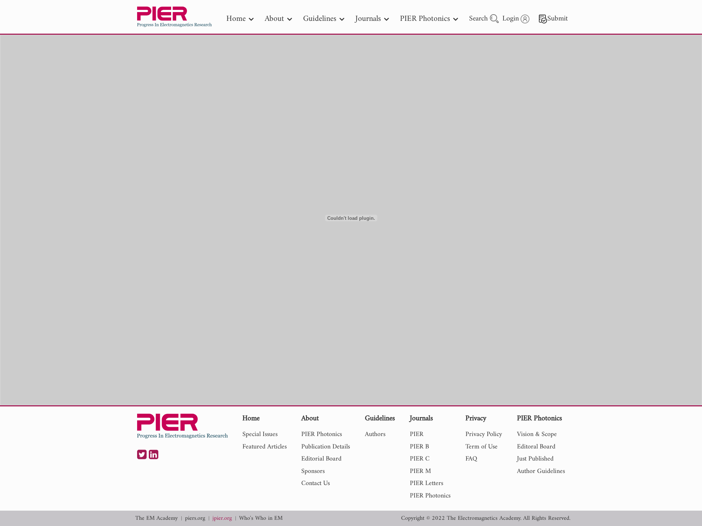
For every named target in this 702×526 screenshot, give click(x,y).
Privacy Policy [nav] (483, 434)
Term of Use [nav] (481, 446)
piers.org (195, 518)
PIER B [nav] (419, 446)
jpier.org (222, 518)
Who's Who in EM (261, 518)
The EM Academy (156, 518)
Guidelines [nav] (319, 19)
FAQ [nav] (471, 459)
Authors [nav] (375, 434)
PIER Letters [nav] (426, 483)
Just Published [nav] (535, 459)
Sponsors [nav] (313, 471)
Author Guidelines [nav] (541, 471)
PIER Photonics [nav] (425, 19)
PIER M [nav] (420, 471)
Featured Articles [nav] (264, 446)
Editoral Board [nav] (536, 446)
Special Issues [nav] (260, 434)
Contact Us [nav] (315, 483)
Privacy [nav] (475, 419)
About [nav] (274, 19)
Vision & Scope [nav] (537, 434)
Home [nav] (236, 19)
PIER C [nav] (420, 459)
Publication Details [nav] (325, 446)
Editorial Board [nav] (321, 459)
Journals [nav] (368, 19)
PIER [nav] (416, 434)
